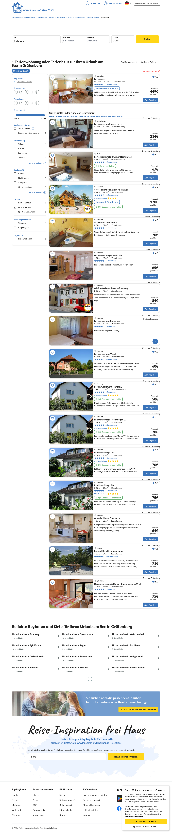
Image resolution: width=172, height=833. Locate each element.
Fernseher (32, 153)
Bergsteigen (32, 227)
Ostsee (15, 800)
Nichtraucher (32, 178)
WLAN (32, 144)
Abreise (90, 37)
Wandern (32, 223)
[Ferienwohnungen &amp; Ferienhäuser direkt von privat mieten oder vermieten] (33, 10)
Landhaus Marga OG (104, 452)
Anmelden (95, 3)
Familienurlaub (32, 202)
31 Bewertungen (112, 195)
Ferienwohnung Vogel (105, 354)
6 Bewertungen (111, 458)
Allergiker (32, 182)
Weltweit (16, 810)
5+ (37, 92)
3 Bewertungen (111, 359)
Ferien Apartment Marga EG (108, 387)
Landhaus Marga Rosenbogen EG (110, 419)
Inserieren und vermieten (95, 795)
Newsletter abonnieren (125, 756)
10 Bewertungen (112, 556)
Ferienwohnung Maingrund (107, 321)
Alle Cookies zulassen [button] (146, 821)
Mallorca (16, 805)
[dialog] (145, 808)
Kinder (32, 173)
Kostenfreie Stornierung (32, 133)
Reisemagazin (66, 805)
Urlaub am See (32, 207)
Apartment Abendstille (105, 222)
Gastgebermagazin (92, 800)
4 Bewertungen (111, 491)
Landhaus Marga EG (104, 485)
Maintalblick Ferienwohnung (108, 551)
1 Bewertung (110, 228)
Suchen (147, 39)
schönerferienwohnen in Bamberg (111, 288)
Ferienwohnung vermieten (147, 3)
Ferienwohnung (32, 238)
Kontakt (63, 815)
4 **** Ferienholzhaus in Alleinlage (111, 190)
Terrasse (32, 157)
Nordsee (16, 795)
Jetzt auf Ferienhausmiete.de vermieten (138, 709)
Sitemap (16, 815)
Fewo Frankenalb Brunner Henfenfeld (113, 157)
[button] (146, 826)
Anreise (66, 37)
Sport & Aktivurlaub (32, 211)
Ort (15, 37)
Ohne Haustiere (32, 187)
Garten (32, 148)
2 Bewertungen (111, 84)
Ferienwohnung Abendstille (108, 255)
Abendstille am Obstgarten (107, 518)
